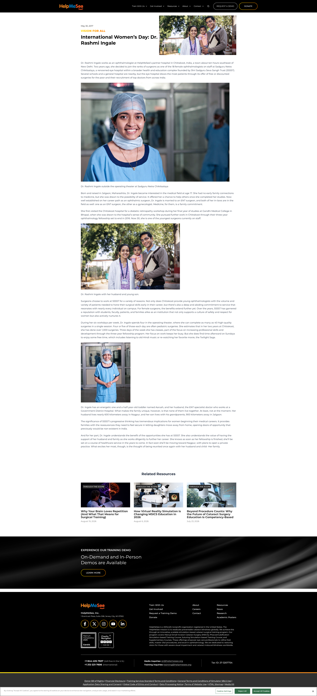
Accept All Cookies (262, 691)
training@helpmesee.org (177, 664)
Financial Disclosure (115, 681)
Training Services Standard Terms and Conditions (151, 681)
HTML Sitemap (215, 684)
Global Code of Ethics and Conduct (140, 684)
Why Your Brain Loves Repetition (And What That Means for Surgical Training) (104, 514)
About (185, 6)
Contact (197, 6)
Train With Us (138, 6)
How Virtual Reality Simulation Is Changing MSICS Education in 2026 (157, 514)
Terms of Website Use (195, 684)
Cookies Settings (224, 691)
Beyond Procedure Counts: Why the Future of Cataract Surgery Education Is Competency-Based (210, 514)
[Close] (313, 691)
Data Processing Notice (171, 684)
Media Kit (229, 684)
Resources (172, 6)
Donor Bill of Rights (94, 681)
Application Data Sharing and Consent (102, 684)
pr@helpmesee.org (172, 661)
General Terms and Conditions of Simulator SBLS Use (204, 681)
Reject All (242, 691)
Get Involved (156, 6)
